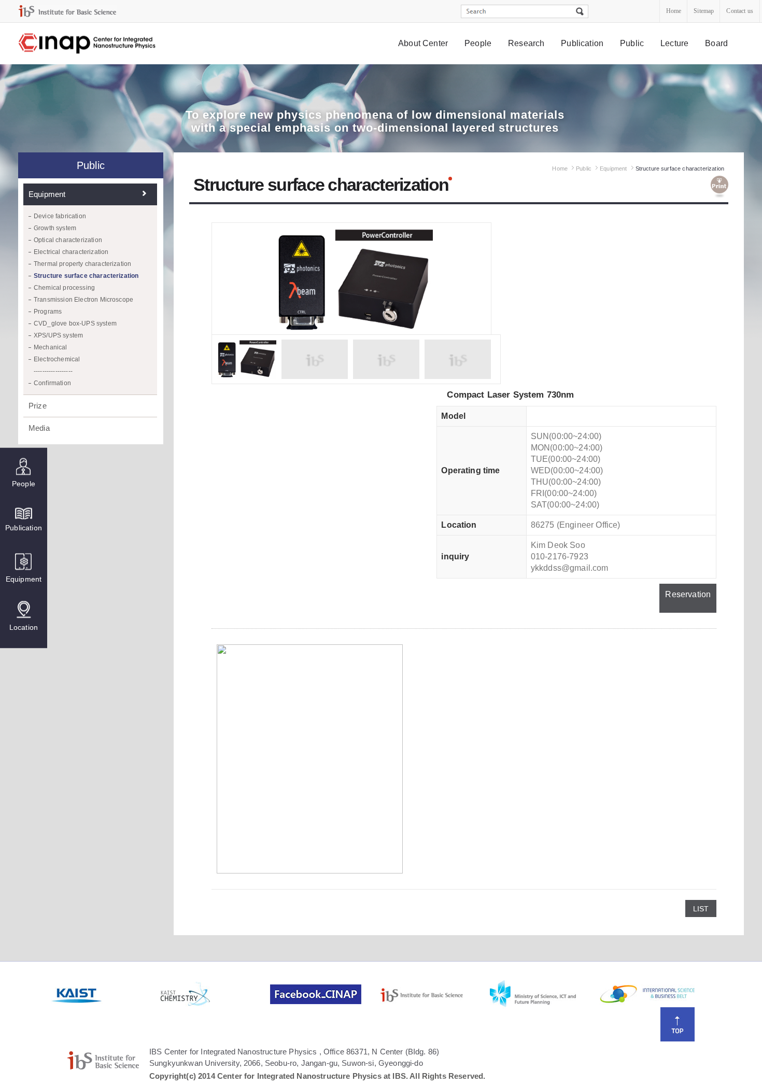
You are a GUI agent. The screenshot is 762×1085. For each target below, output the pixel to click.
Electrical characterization (71, 252)
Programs (48, 311)
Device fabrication (60, 216)
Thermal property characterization (82, 263)
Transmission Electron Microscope (83, 299)
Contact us (739, 11)
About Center (423, 43)
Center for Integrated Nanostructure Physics (87, 44)
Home (674, 11)
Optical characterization (68, 240)
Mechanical (50, 347)
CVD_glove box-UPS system (75, 323)
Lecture (674, 43)
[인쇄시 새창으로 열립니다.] (719, 187)
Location (23, 627)
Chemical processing (64, 287)
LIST (701, 909)
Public (632, 43)
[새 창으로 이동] (67, 11)
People (477, 43)
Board (716, 43)
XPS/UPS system (58, 335)
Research (526, 43)
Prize (38, 405)
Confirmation (52, 383)
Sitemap (704, 11)
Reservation (688, 594)
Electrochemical (57, 359)
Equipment (23, 578)
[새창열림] (105, 994)
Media (39, 428)
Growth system (55, 228)
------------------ (53, 371)
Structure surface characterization (86, 275)
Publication (582, 43)
